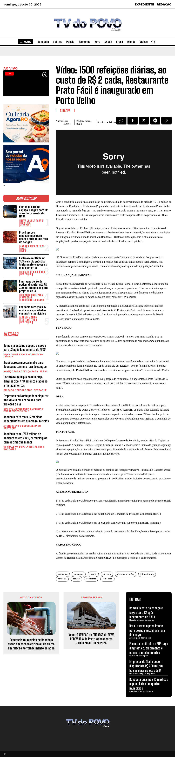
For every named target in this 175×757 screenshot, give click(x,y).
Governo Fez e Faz (125, 574)
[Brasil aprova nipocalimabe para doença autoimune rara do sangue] (10, 237)
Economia (63, 574)
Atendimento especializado (28, 318)
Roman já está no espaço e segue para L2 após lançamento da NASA (33, 211)
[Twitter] (144, 122)
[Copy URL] (166, 122)
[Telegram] (155, 122)
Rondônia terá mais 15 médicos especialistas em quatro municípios (32, 310)
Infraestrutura (147, 574)
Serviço (76, 579)
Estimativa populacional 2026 (23, 447)
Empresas (78, 574)
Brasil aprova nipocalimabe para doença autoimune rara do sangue (33, 237)
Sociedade (107, 579)
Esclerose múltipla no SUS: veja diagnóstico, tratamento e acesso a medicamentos (33, 263)
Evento (93, 574)
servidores (91, 579)
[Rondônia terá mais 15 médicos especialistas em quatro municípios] (10, 311)
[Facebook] (132, 122)
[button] (153, 41)
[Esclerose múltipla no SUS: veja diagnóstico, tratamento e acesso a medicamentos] (10, 263)
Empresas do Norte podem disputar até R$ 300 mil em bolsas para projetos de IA (33, 286)
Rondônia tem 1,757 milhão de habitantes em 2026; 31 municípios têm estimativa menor (25, 438)
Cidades (65, 110)
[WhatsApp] (121, 122)
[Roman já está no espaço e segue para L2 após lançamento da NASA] (10, 211)
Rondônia (9, 449)
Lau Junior (67, 122)
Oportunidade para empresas (31, 296)
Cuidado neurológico (32, 272)
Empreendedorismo (32, 300)
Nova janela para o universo (31, 222)
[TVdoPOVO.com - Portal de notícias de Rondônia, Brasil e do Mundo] (87, 23)
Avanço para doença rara (32, 247)
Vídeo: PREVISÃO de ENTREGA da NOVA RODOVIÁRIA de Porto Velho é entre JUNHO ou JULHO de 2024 (91, 639)
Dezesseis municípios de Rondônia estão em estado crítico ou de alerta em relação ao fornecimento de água (31, 644)
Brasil (24, 251)
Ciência (24, 225)
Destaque (25, 274)
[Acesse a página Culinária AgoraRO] (26, 123)
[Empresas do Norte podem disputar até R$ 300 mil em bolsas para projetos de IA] (10, 286)
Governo (107, 574)
